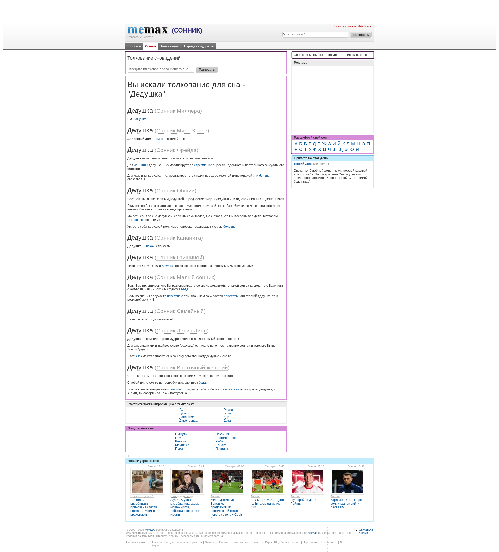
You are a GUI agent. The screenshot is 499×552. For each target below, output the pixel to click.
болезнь (229, 226)
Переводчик (311, 542)
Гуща (227, 413)
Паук (178, 438)
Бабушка (139, 119)
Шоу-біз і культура (182, 496)
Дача (227, 420)
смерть (161, 139)
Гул (181, 410)
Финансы (211, 542)
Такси (325, 542)
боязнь (264, 175)
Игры (268, 542)
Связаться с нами (366, 531)
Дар (226, 417)
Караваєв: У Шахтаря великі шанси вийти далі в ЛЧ (346, 503)
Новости (156, 542)
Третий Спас (303, 164)
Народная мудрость (199, 46)
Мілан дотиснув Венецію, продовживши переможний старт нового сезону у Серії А (226, 509)
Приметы (196, 542)
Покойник (222, 434)
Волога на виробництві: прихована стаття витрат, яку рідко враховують (143, 507)
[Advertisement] (249, 11)
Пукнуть (181, 434)
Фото (343, 542)
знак (138, 356)
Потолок (221, 449)
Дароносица (188, 420)
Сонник (150, 46)
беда (184, 289)
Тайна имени (170, 46)
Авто (334, 542)
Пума (179, 449)
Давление (186, 417)
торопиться (136, 220)
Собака (220, 445)
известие (174, 296)
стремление (203, 165)
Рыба (219, 441)
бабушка (168, 266)
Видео (155, 545)
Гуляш (228, 410)
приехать (231, 296)
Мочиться (182, 445)
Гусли (183, 413)
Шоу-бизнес (282, 542)
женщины (141, 165)
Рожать (180, 441)
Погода (169, 542)
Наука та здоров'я (142, 496)
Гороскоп (134, 46)
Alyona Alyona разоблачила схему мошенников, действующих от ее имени (184, 507)
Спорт (296, 542)
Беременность (226, 438)
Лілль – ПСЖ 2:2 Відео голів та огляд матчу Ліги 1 (267, 503)
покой (150, 246)
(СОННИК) (187, 30)
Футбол (215, 496)
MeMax (149, 529)
